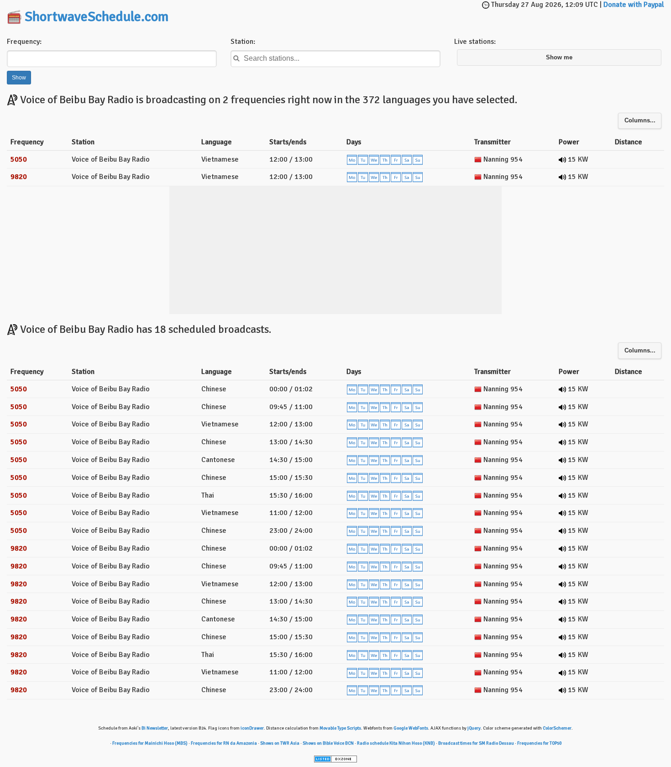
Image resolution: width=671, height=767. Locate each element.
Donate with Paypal (633, 4)
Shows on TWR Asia (279, 743)
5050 (18, 159)
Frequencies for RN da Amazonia (224, 743)
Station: (243, 41)
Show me (559, 57)
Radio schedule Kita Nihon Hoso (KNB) (396, 743)
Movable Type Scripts (340, 728)
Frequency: (24, 41)
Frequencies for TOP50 (539, 743)
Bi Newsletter (155, 728)
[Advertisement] (337, 13)
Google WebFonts (410, 728)
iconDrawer (252, 728)
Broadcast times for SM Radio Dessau (476, 743)
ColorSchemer (557, 728)
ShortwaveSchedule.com (96, 16)
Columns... (639, 120)
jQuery (474, 728)
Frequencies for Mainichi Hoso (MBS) (150, 743)
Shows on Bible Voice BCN (328, 743)
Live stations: (475, 41)
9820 (18, 176)
